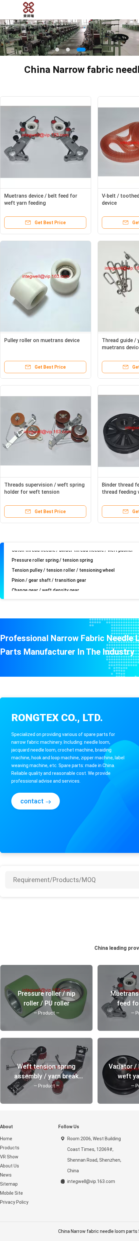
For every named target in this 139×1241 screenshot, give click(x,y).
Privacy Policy (14, 1202)
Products (9, 1147)
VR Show (9, 1156)
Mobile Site (11, 1193)
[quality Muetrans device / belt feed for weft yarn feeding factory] (45, 142)
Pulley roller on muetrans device (42, 340)
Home (6, 1138)
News (6, 1175)
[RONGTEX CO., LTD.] (28, 9)
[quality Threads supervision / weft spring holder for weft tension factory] (45, 430)
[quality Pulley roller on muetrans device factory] (45, 286)
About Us (9, 1165)
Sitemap (9, 1184)
